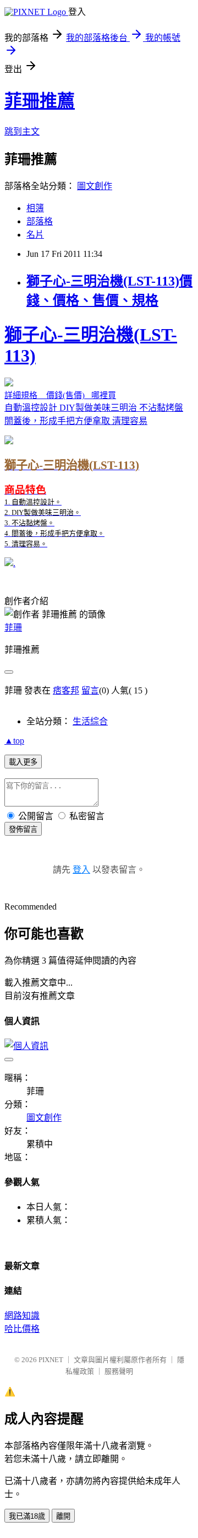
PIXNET (50, 1360)
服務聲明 (119, 1371)
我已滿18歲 (27, 1516)
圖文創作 (94, 186)
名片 (35, 234)
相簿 (35, 208)
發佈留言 (23, 829)
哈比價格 (22, 1328)
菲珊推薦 (39, 101)
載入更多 (23, 762)
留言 (90, 690)
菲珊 (13, 627)
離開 (63, 1516)
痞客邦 (66, 690)
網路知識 (22, 1315)
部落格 (39, 221)
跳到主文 (22, 131)
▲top (14, 740)
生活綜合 (90, 721)
